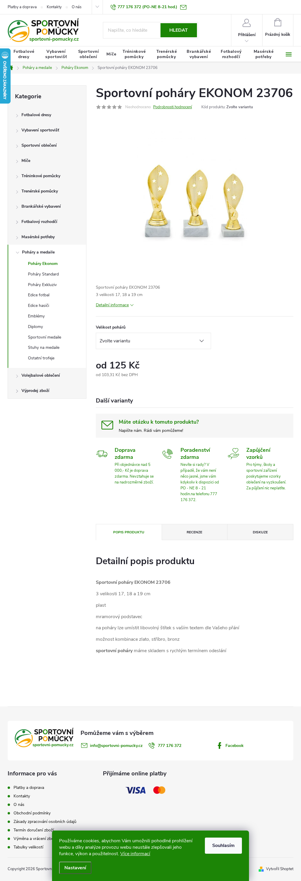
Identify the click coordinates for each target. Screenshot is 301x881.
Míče (25, 160)
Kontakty (54, 7)
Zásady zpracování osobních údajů (45, 821)
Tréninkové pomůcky (40, 176)
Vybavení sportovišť (40, 130)
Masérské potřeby (38, 237)
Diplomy (35, 326)
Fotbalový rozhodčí (39, 221)
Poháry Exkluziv (42, 285)
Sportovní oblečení (39, 145)
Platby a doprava (22, 7)
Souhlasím (223, 845)
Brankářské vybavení (41, 206)
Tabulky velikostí (28, 847)
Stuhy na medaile (43, 347)
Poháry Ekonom (43, 263)
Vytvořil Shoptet (279, 869)
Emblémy (36, 316)
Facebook (234, 745)
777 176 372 (169, 745)
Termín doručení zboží (34, 830)
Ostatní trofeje (41, 358)
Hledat (178, 30)
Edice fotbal (38, 295)
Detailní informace (112, 305)
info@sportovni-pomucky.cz (116, 745)
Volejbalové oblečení (40, 375)
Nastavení (75, 868)
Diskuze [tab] (260, 532)
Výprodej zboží (35, 390)
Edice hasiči (38, 305)
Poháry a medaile (38, 252)
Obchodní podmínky (32, 813)
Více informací (135, 853)
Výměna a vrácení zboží (35, 838)
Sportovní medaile (44, 337)
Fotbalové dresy (36, 115)
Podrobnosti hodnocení (172, 107)
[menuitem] (24, 54)
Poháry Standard (43, 274)
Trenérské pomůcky (39, 191)
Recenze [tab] (194, 532)
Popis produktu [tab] (128, 532)
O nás (76, 7)
